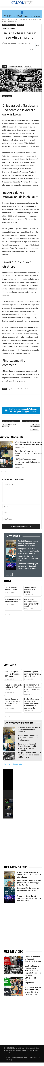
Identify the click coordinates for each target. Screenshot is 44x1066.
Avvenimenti (23, 19)
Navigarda (20, 24)
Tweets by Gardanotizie (13, 764)
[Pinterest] (15, 59)
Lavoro (14, 24)
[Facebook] (4, 59)
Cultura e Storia (5, 449)
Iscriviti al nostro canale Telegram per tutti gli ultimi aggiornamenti (23, 410)
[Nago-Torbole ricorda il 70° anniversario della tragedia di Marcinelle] (9, 756)
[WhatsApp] (21, 59)
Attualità (10, 665)
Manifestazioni (12, 19)
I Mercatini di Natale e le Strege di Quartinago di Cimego (33, 959)
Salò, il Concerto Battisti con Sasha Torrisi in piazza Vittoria (12, 702)
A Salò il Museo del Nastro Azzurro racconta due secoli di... (29, 730)
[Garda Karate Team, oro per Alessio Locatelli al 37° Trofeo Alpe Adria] (6, 454)
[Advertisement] (22, 640)
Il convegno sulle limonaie (9, 425)
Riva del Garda (7, 96)
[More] (26, 59)
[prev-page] (1, 471)
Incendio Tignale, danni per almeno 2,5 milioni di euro (32, 674)
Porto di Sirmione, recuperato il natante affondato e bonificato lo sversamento (32, 703)
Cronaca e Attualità (3, 466)
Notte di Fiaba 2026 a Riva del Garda (13, 600)
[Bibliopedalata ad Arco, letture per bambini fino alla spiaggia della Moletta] (11, 551)
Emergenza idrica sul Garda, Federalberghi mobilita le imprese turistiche (27, 462)
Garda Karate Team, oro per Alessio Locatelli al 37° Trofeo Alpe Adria (28, 453)
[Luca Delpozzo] (3, 43)
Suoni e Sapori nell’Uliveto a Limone (30, 589)
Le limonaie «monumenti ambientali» (35, 426)
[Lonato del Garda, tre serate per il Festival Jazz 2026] (11, 558)
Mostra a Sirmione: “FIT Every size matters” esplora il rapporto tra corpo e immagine (33, 970)
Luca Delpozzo (11, 43)
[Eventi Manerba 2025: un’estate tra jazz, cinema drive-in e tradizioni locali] (13, 991)
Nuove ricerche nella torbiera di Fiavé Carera (13, 687)
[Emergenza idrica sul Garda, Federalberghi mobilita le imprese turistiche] (6, 463)
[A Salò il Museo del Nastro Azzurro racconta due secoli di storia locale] (6, 445)
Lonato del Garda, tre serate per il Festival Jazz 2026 (28, 558)
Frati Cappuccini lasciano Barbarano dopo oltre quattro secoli (32, 602)
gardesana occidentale (15, 66)
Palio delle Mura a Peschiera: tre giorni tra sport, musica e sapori (32, 688)
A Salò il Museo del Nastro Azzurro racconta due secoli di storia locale (28, 543)
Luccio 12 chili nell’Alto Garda (11, 588)
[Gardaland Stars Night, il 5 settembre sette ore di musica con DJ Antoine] (11, 566)
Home (4, 19)
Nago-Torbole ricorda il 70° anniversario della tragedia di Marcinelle (29, 755)
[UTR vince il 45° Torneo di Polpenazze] (13, 981)
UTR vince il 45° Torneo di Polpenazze (30, 980)
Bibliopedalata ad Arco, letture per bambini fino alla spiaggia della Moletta (28, 551)
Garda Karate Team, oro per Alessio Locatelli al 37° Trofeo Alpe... (29, 738)
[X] (10, 59)
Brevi (7, 581)
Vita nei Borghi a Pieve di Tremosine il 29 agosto (13, 674)
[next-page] (5, 471)
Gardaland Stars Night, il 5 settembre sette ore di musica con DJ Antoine (28, 566)
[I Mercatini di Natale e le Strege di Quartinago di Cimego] (13, 960)
